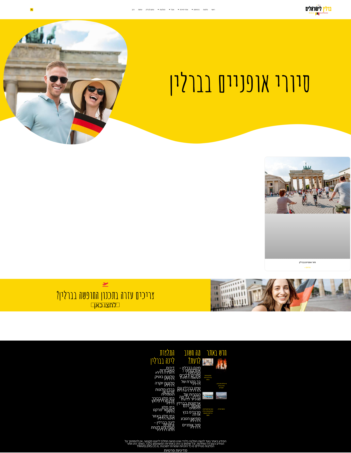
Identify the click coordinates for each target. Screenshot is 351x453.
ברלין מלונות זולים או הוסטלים (165, 392)
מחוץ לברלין (150, 9)
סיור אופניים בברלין (307, 262)
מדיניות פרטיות (175, 450)
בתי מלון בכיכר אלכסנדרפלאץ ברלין (163, 400)
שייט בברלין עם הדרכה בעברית (189, 389)
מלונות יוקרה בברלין (165, 384)
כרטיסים (197, 9)
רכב (133, 9)
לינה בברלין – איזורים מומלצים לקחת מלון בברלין (163, 426)
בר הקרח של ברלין (191, 383)
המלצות (162, 9)
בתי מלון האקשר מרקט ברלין (164, 409)
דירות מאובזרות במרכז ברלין (165, 370)
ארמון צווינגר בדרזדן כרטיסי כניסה (208, 377)
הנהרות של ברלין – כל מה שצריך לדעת (190, 396)
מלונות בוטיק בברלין (165, 378)
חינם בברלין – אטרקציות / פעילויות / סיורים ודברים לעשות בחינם (190, 372)
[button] (31, 9)
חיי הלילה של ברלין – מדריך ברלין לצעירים (221, 386)
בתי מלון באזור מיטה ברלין (163, 417)
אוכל (172, 9)
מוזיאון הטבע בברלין (191, 420)
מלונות (205, 9)
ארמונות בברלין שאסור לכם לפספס (189, 405)
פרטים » (307, 267)
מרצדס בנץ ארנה (192, 413)
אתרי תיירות (184, 9)
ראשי (213, 9)
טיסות (140, 9)
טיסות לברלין (221, 409)
